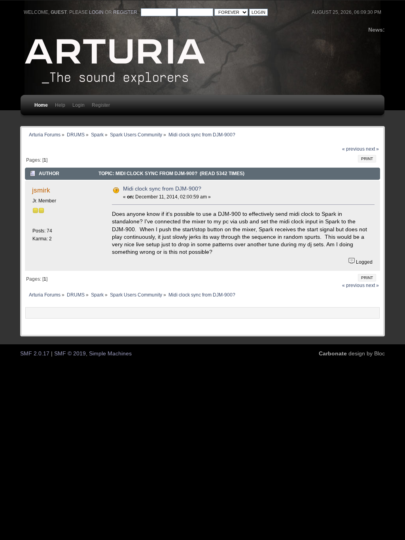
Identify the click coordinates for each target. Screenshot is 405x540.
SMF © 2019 (70, 354)
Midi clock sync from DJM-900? (162, 189)
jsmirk (41, 190)
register (125, 12)
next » (372, 149)
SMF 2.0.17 (34, 354)
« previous (353, 149)
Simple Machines (110, 354)
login (96, 12)
